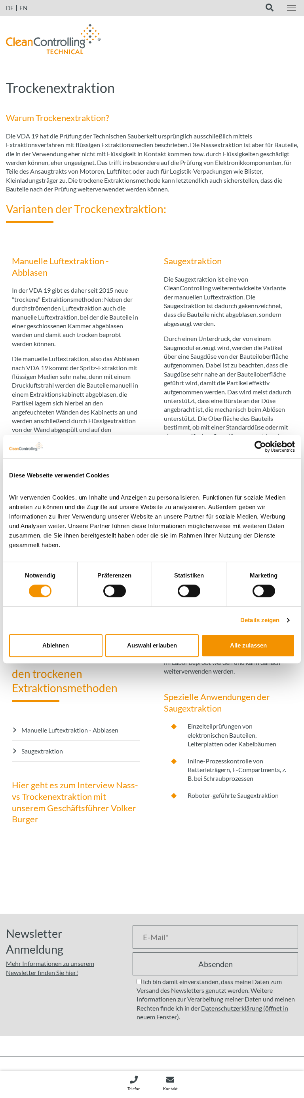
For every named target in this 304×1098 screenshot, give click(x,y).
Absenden (215, 964)
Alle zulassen (248, 645)
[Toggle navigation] (291, 8)
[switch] (114, 591)
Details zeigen (259, 620)
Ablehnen (55, 645)
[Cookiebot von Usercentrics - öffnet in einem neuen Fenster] (260, 446)
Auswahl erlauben (152, 645)
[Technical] (53, 38)
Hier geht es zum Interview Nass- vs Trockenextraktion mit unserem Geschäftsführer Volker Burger (75, 802)
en (23, 7)
